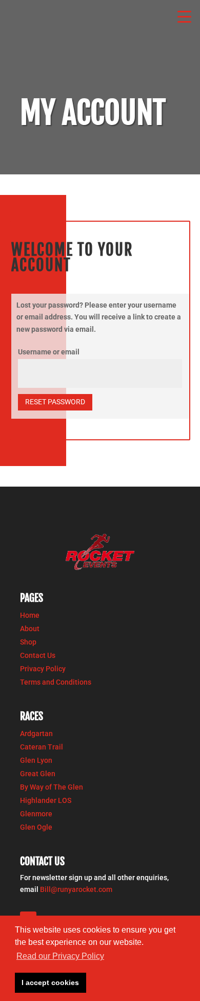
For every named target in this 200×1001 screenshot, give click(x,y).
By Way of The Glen (51, 787)
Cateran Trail (41, 747)
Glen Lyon (36, 760)
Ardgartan (36, 733)
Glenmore (36, 814)
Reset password (55, 402)
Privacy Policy (43, 669)
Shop (28, 642)
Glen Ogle (36, 827)
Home (29, 615)
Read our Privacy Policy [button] (60, 956)
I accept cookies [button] (50, 982)
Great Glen (37, 774)
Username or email (48, 352)
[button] (184, 15)
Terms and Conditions (55, 682)
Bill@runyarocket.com (76, 889)
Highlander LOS (45, 800)
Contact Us (37, 655)
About (29, 628)
